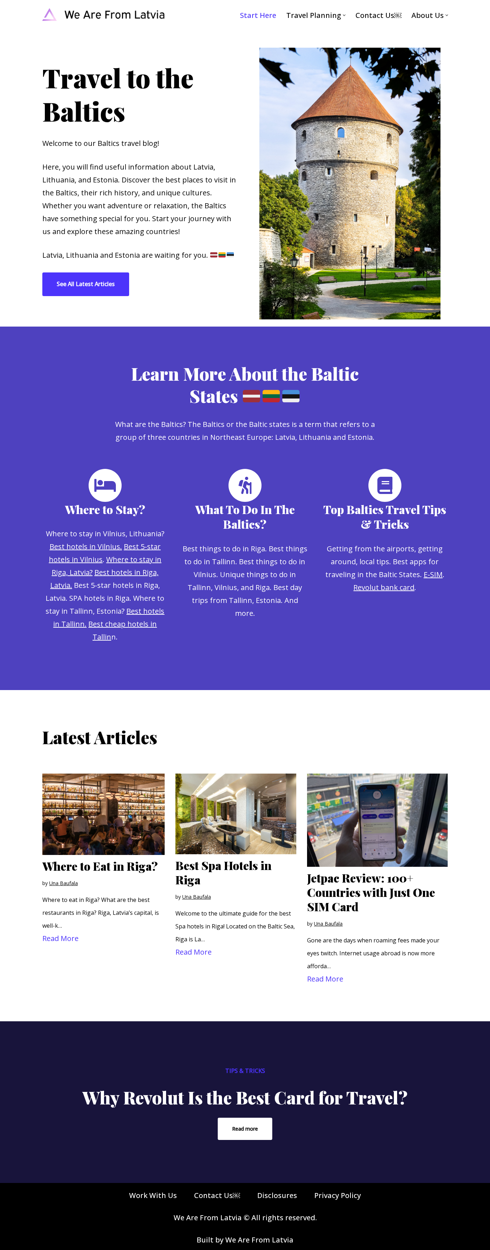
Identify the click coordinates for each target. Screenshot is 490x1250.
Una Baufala (63, 883)
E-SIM (433, 574)
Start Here (258, 15)
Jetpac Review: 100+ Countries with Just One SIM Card (371, 892)
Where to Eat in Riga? (100, 866)
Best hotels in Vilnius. (86, 546)
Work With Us (153, 1195)
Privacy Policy (337, 1195)
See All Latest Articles (86, 284)
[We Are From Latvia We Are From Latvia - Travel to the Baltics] (103, 15)
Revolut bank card (383, 587)
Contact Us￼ (378, 15)
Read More (60, 938)
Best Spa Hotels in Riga (223, 872)
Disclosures (277, 1195)
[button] (344, 15)
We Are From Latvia (259, 1240)
